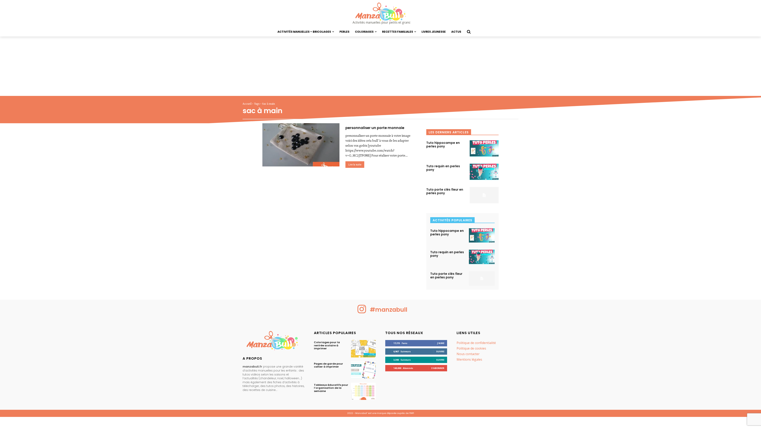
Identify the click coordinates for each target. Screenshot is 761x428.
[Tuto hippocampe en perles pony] (484, 148)
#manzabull (388, 309)
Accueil (247, 103)
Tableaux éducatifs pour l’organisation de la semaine (331, 388)
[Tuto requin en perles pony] (484, 172)
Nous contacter (468, 354)
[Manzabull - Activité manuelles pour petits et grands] (273, 341)
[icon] (362, 312)
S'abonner (437, 368)
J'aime (440, 343)
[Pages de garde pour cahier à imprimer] (363, 370)
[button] (468, 31)
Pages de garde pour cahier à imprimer (328, 365)
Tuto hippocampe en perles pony (443, 144)
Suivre (440, 351)
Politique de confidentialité (476, 343)
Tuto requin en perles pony (443, 168)
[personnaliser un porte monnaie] (300, 144)
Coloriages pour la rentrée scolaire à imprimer (327, 345)
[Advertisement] (380, 66)
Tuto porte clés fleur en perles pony (444, 191)
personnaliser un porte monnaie (374, 127)
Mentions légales (469, 359)
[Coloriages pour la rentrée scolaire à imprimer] (363, 348)
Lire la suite (354, 164)
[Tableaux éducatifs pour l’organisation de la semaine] (363, 391)
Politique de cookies (471, 348)
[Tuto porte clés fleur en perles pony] (484, 195)
